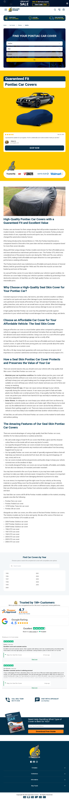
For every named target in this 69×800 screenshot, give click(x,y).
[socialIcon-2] (37, 762)
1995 (7, 573)
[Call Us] (59, 10)
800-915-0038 (16, 701)
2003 (37, 579)
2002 (37, 576)
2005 (37, 584)
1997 (7, 579)
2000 (7, 587)
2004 (37, 582)
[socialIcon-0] (31, 762)
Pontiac (20, 25)
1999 (7, 584)
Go (34, 60)
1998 (7, 582)
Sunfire (27, 25)
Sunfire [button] (10, 43)
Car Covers (12, 25)
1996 (7, 576)
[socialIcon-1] (34, 762)
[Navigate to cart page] (64, 10)
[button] (34, 43)
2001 (37, 573)
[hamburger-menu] (5, 9)
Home (5, 25)
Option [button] (10, 54)
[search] (55, 10)
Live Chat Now (45, 701)
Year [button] (9, 49)
